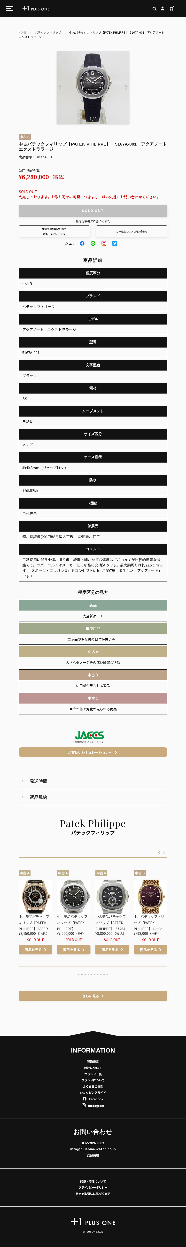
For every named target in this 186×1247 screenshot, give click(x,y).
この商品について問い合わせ (131, 231)
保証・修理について (93, 1181)
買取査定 (93, 1061)
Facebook (96, 1099)
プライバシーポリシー (93, 1187)
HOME (23, 32)
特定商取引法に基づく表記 (93, 221)
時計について (93, 1068)
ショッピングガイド (93, 1092)
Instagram (96, 1105)
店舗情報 (93, 1155)
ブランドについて (93, 1080)
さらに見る (90, 995)
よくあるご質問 (93, 1086)
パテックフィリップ (48, 32)
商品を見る (35, 949)
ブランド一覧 (93, 1074)
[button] (126, 87)
